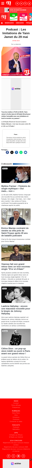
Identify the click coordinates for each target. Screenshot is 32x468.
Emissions (20, 23)
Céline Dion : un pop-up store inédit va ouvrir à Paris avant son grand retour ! (15, 351)
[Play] (2, 15)
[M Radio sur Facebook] (8, 456)
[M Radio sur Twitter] (13, 456)
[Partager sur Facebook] (7, 153)
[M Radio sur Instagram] (23, 456)
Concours (16, 419)
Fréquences (16, 407)
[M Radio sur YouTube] (18, 456)
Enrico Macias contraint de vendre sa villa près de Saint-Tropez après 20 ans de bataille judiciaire (15, 232)
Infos (16, 415)
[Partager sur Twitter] (11, 153)
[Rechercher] (25, 3)
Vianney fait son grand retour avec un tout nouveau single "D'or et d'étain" (15, 266)
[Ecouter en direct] (21, 3)
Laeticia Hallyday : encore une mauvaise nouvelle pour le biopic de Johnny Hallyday (15, 310)
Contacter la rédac (16, 421)
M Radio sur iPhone (16, 435)
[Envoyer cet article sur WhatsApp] (20, 153)
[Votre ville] (17, 3)
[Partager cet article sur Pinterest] (16, 153)
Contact (16, 403)
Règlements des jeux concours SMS (16, 447)
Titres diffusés (16, 405)
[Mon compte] (29, 3)
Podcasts (16, 427)
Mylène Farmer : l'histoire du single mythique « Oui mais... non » (15, 188)
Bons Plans (16, 413)
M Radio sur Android (16, 437)
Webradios (9, 23)
